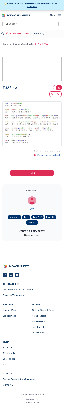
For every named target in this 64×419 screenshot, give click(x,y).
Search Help (9, 358)
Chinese (32, 222)
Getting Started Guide (43, 310)
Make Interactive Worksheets (18, 289)
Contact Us (9, 384)
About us (7, 347)
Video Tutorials (40, 315)
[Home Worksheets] (2, 33)
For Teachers (38, 321)
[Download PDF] (59, 87)
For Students (38, 326)
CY (32, 209)
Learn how (32, 6)
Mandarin (14, 217)
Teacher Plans (10, 310)
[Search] (6, 23)
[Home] (16, 15)
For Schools (38, 332)
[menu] (60, 15)
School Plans (9, 315)
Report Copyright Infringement (19, 379)
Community (9, 353)
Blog (5, 364)
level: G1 (50, 217)
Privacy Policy (32, 402)
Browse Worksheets (13, 295)
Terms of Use (32, 399)
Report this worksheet (48, 155)
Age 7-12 (37, 217)
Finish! (32, 173)
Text (26, 217)
